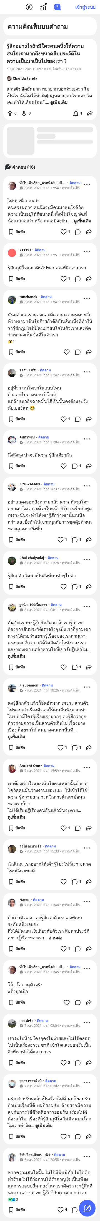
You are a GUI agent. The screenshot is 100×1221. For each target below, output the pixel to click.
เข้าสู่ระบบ (85, 7)
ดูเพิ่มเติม (82, 221)
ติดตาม (75, 182)
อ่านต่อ (55, 938)
